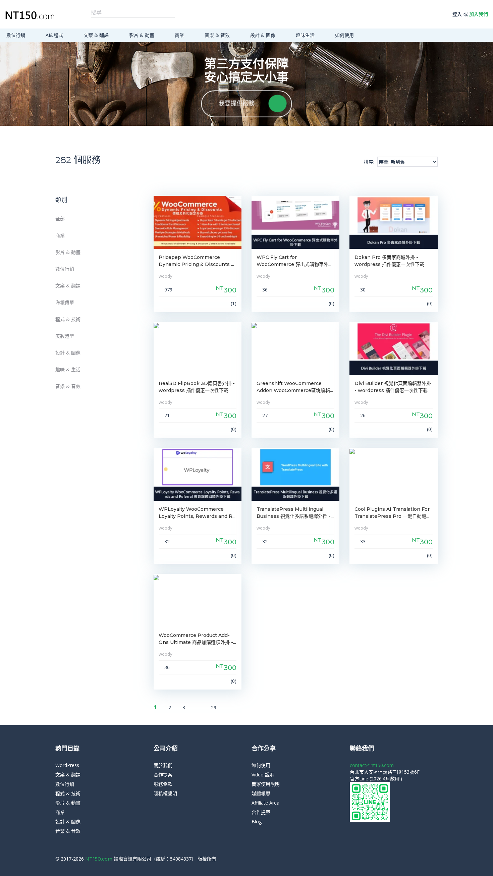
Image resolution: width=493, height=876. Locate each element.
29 (213, 707)
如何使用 (345, 35)
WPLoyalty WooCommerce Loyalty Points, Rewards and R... (197, 512)
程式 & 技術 (67, 319)
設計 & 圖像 (263, 35)
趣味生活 (306, 35)
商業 (180, 35)
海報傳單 (64, 302)
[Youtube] (436, 859)
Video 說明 (263, 774)
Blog (257, 821)
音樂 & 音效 (218, 35)
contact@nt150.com (372, 765)
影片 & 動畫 (142, 35)
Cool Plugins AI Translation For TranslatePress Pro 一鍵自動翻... (392, 512)
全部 (60, 218)
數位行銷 (16, 35)
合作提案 (163, 774)
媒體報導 (261, 793)
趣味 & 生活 (67, 369)
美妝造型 (64, 336)
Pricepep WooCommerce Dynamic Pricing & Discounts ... (196, 260)
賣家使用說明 (266, 784)
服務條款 (163, 784)
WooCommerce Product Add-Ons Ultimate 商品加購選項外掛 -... (197, 638)
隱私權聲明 (165, 793)
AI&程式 (55, 35)
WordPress (67, 765)
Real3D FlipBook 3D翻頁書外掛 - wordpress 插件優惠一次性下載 (197, 386)
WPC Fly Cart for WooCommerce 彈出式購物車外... (294, 260)
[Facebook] (426, 859)
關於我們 (163, 765)
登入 (457, 14)
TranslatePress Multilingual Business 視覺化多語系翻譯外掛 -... (295, 512)
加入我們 (478, 14)
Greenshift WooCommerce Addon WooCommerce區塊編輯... (295, 386)
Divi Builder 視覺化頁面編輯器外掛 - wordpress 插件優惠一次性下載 (392, 386)
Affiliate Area (265, 803)
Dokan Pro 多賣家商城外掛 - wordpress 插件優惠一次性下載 (389, 260)
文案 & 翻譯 (97, 35)
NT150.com (99, 859)
